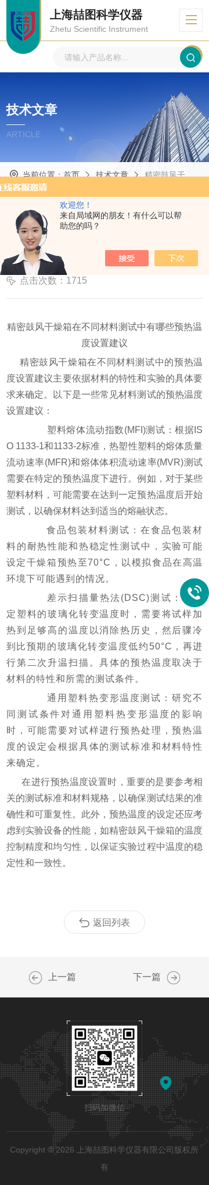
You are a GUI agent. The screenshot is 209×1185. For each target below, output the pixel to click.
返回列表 (111, 922)
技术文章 (112, 174)
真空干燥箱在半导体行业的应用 (174, 978)
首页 (71, 174)
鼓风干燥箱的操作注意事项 (35, 978)
